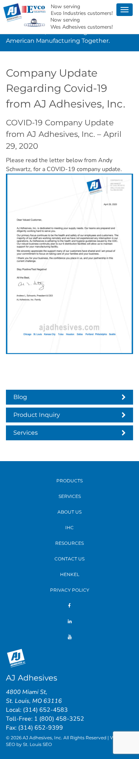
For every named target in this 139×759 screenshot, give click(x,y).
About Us (69, 512)
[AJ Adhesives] (12, 12)
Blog (20, 397)
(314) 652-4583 (45, 710)
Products (69, 480)
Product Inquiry (36, 414)
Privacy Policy (69, 590)
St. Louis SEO (37, 744)
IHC (69, 527)
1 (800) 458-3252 (59, 719)
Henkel (69, 574)
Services (25, 432)
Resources (69, 543)
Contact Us (69, 559)
